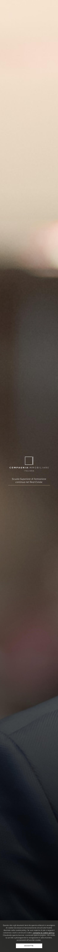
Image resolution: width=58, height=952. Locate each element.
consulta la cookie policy (43, 933)
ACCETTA (29, 946)
